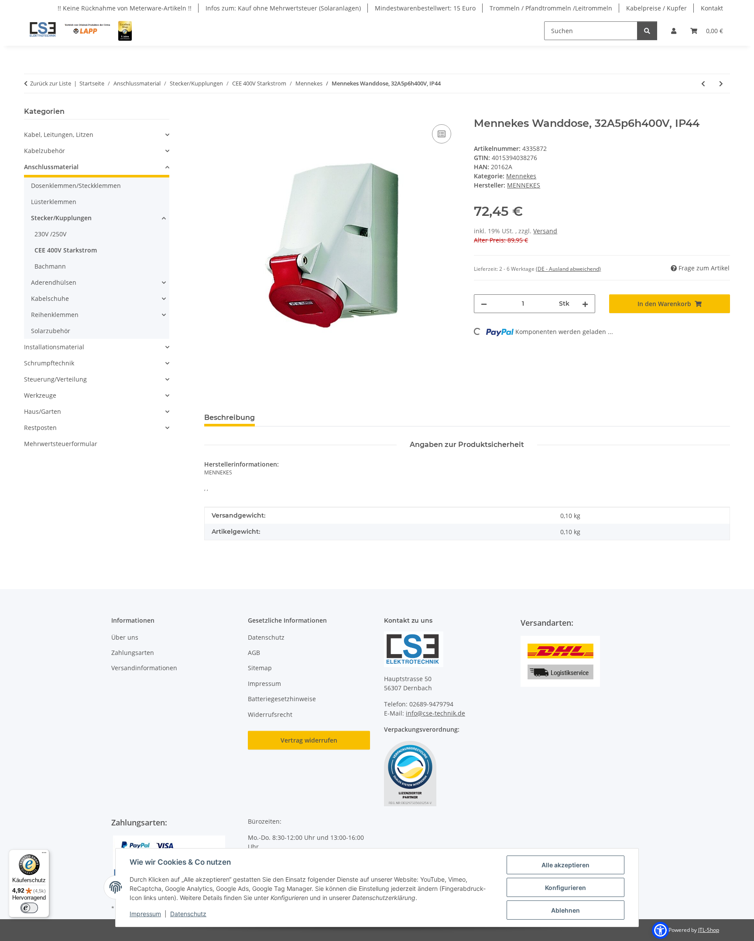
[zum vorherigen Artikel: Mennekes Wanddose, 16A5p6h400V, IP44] (703, 83)
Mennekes (521, 176)
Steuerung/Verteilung (55, 379)
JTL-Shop (708, 930)
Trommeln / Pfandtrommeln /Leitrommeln (551, 8)
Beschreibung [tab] (229, 417)
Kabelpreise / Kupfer (656, 8)
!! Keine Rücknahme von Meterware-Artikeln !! (125, 8)
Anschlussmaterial (51, 167)
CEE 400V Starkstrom (65, 250)
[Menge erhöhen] (585, 304)
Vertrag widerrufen (309, 740)
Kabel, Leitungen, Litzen (58, 134)
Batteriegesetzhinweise (282, 699)
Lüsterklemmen (53, 202)
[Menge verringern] (484, 304)
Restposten (40, 427)
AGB (254, 652)
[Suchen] (647, 30)
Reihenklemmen (55, 314)
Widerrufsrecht (270, 714)
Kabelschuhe (50, 298)
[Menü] (44, 854)
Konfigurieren (565, 887)
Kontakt (712, 8)
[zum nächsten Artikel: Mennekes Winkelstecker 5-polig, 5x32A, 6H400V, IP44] (721, 83)
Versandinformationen (144, 668)
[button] (673, 31)
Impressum (145, 913)
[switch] (29, 908)
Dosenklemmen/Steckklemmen (76, 185)
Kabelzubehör (44, 151)
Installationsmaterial (54, 347)
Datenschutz (188, 913)
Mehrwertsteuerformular (60, 444)
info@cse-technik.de (435, 713)
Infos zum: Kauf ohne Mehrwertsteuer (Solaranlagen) (283, 8)
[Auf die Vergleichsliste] (441, 133)
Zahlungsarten (132, 652)
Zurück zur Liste (50, 83)
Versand (545, 231)
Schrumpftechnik (49, 363)
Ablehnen (565, 910)
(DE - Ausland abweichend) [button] (568, 269)
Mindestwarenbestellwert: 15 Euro (425, 8)
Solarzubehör (50, 331)
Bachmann (50, 266)
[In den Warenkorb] (211, 112)
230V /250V (50, 234)
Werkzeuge (40, 395)
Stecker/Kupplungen (61, 218)
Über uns (124, 637)
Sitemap (260, 668)
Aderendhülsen (53, 282)
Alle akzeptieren (565, 865)
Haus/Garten (42, 411)
